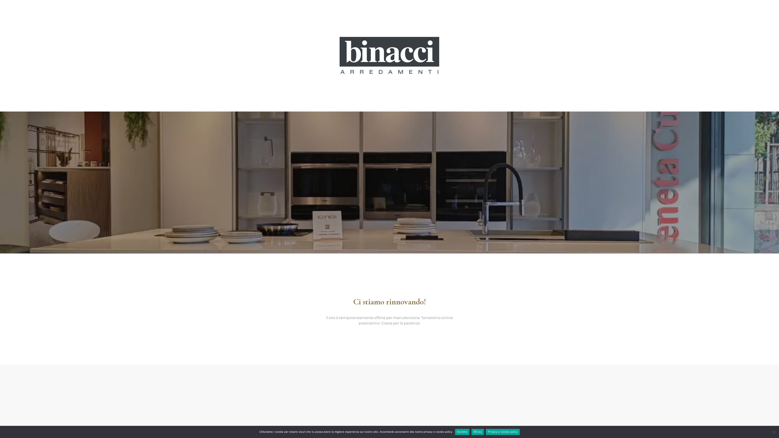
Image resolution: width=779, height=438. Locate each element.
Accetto (462, 431)
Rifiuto (477, 431)
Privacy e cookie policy (503, 431)
